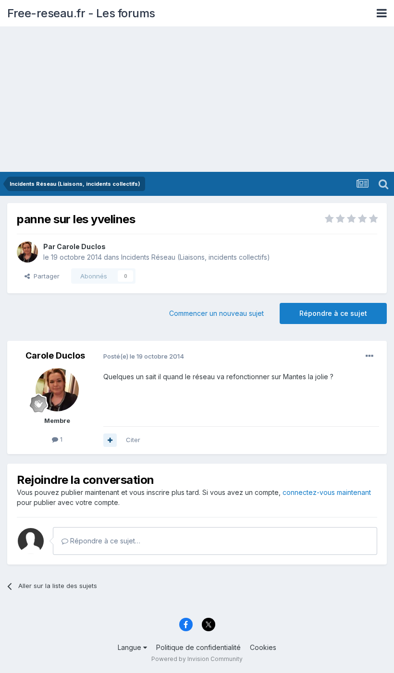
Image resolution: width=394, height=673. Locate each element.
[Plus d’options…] (369, 356)
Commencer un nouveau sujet (216, 313)
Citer (133, 440)
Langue (130, 647)
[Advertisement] (197, 100)
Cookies (263, 647)
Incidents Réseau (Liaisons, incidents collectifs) (195, 257)
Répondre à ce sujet (333, 313)
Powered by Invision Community (197, 658)
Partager (45, 276)
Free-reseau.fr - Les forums (81, 13)
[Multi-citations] (110, 440)
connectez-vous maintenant (327, 492)
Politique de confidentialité (198, 647)
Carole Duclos (81, 246)
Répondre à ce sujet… (104, 541)
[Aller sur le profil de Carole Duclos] (27, 252)
